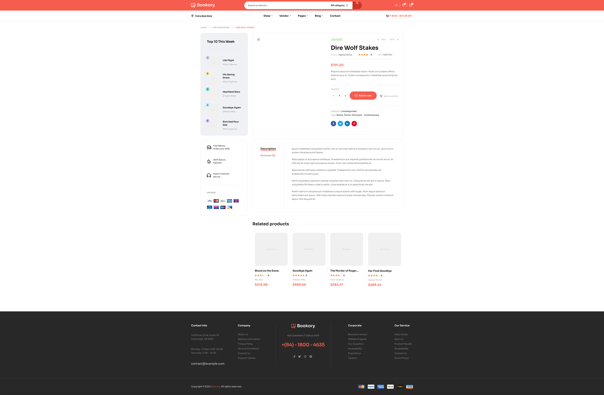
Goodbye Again (302, 270)
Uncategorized (221, 27)
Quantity (335, 89)
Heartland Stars (231, 91)
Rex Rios (259, 279)
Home (204, 27)
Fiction (347, 115)
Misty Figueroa (230, 64)
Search (357, 5)
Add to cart (365, 95)
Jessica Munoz (345, 55)
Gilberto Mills (299, 279)
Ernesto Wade (229, 96)
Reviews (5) (267, 155)
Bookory (215, 386)
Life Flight (228, 60)
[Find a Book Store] (192, 16)
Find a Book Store (203, 16)
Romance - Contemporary (365, 115)
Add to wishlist (391, 96)
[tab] (268, 149)
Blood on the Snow (267, 270)
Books (340, 115)
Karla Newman (337, 279)
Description (268, 148)
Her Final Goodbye (380, 271)
